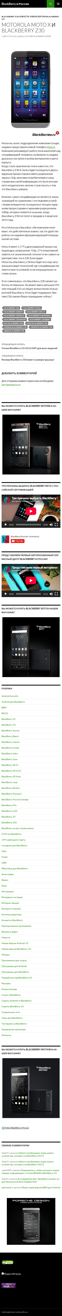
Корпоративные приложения (16, 926)
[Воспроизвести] (5, 524)
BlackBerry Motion (11, 788)
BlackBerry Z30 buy (13, 312)
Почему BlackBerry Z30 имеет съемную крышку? (28, 358)
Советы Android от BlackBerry (17, 1000)
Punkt (5, 857)
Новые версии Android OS (15, 943)
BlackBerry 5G (9, 724)
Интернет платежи (11, 908)
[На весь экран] (56, 524)
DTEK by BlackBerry (11, 834)
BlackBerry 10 (8, 719)
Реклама (6, 983)
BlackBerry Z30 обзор (15, 319)
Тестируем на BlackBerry (14, 1023)
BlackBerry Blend (10, 736)
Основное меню (58, 4)
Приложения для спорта (14, 960)
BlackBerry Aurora (11, 730)
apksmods (7, 1187)
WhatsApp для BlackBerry (15, 868)
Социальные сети (11, 1012)
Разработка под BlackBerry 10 (17, 977)
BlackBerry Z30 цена (40, 319)
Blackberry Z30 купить (40, 316)
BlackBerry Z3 (8, 816)
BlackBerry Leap (9, 782)
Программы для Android (14, 966)
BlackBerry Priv (9, 805)
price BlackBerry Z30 (37, 323)
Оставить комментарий (38, 36)
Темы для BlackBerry (12, 1017)
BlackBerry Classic (11, 742)
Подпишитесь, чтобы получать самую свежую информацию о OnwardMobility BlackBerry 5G (30, 1171)
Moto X (51, 146)
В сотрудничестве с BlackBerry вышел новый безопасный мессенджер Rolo (31, 1180)
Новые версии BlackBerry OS (16, 949)
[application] (31, 511)
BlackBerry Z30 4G (32, 308)
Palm (4, 851)
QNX (4, 862)
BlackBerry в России (15, 4)
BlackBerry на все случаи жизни (18, 828)
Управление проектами (14, 1029)
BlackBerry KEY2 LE (11, 770)
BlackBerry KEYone (11, 776)
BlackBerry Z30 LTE (36, 312)
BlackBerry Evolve (10, 747)
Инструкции (8, 891)
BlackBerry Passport (12, 793)
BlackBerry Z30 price (14, 316)
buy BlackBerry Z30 (13, 323)
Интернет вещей (10, 903)
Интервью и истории (12, 897)
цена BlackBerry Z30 (14, 331)
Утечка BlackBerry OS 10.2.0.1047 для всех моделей (29, 346)
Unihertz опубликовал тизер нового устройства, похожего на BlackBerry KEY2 (28, 1154)
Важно (5, 880)
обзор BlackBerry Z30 (41, 327)
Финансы (6, 1035)
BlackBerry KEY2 (10, 765)
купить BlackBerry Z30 (15, 327)
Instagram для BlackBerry (14, 845)
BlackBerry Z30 (10, 16)
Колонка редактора (11, 914)
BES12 (5, 713)
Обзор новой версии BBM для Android (40, 1187)
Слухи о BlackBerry (11, 995)
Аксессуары (8, 874)
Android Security (10, 696)
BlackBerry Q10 (9, 811)
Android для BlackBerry (13, 701)
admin (21, 36)
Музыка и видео (10, 931)
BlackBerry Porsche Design (15, 799)
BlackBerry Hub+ (10, 753)
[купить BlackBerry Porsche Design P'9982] (31, 1221)
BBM (4, 707)
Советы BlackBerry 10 (13, 1006)
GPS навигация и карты (14, 839)
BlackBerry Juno (9, 759)
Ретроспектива (9, 989)
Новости (24, 16)
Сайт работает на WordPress (15, 1312)
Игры (4, 885)
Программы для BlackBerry (15, 972)
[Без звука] (51, 524)
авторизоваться (11, 384)
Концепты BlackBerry (12, 920)
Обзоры (6, 954)
